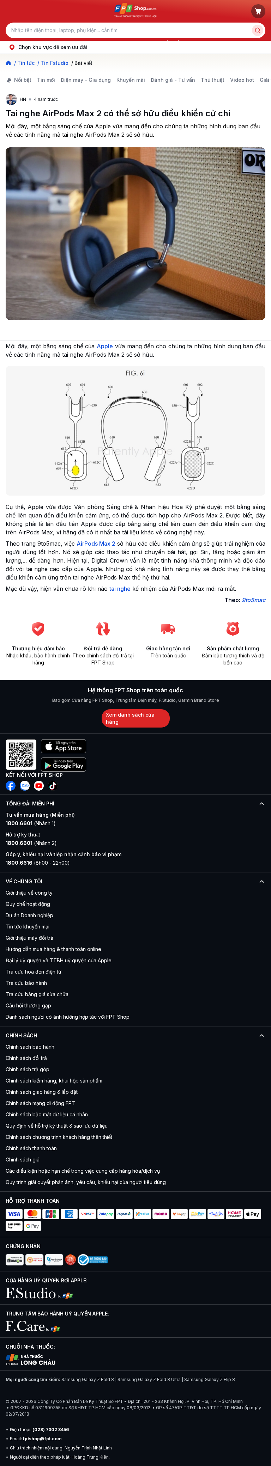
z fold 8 (196, 43)
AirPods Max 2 (96, 543)
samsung (67, 43)
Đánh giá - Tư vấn (173, 80)
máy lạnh (145, 43)
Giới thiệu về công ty (29, 893)
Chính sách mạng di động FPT (40, 1103)
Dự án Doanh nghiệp (29, 915)
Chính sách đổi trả (26, 1058)
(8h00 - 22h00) (38, 863)
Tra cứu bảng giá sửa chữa (37, 994)
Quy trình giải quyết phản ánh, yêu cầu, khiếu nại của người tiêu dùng (86, 1182)
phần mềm (171, 43)
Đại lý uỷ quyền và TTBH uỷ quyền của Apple (59, 960)
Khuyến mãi (130, 80)
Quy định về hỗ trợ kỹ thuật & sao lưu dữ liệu (57, 1126)
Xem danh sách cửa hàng (130, 718)
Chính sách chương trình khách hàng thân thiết (59, 1137)
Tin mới (46, 80)
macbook (120, 43)
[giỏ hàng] (258, 11)
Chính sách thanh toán (31, 1148)
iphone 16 (93, 43)
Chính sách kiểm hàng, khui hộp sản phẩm (54, 1081)
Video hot (242, 80)
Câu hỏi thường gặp (28, 1005)
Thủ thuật (212, 80)
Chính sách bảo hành (30, 1047)
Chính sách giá (23, 1160)
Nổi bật (22, 80)
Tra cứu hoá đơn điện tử (33, 972)
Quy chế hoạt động (28, 904)
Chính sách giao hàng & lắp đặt (42, 1092)
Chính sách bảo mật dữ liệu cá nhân (47, 1114)
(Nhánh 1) (31, 823)
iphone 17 (22, 43)
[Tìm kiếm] (257, 30)
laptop (45, 43)
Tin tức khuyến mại (27, 927)
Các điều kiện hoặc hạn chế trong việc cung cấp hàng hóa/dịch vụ (83, 1171)
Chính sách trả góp (27, 1069)
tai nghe (120, 588)
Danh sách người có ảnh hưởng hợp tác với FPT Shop (68, 1017)
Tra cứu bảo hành (26, 983)
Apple (105, 346)
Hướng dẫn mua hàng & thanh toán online (53, 949)
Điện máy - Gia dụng (86, 80)
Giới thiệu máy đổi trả (29, 938)
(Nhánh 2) (31, 843)
